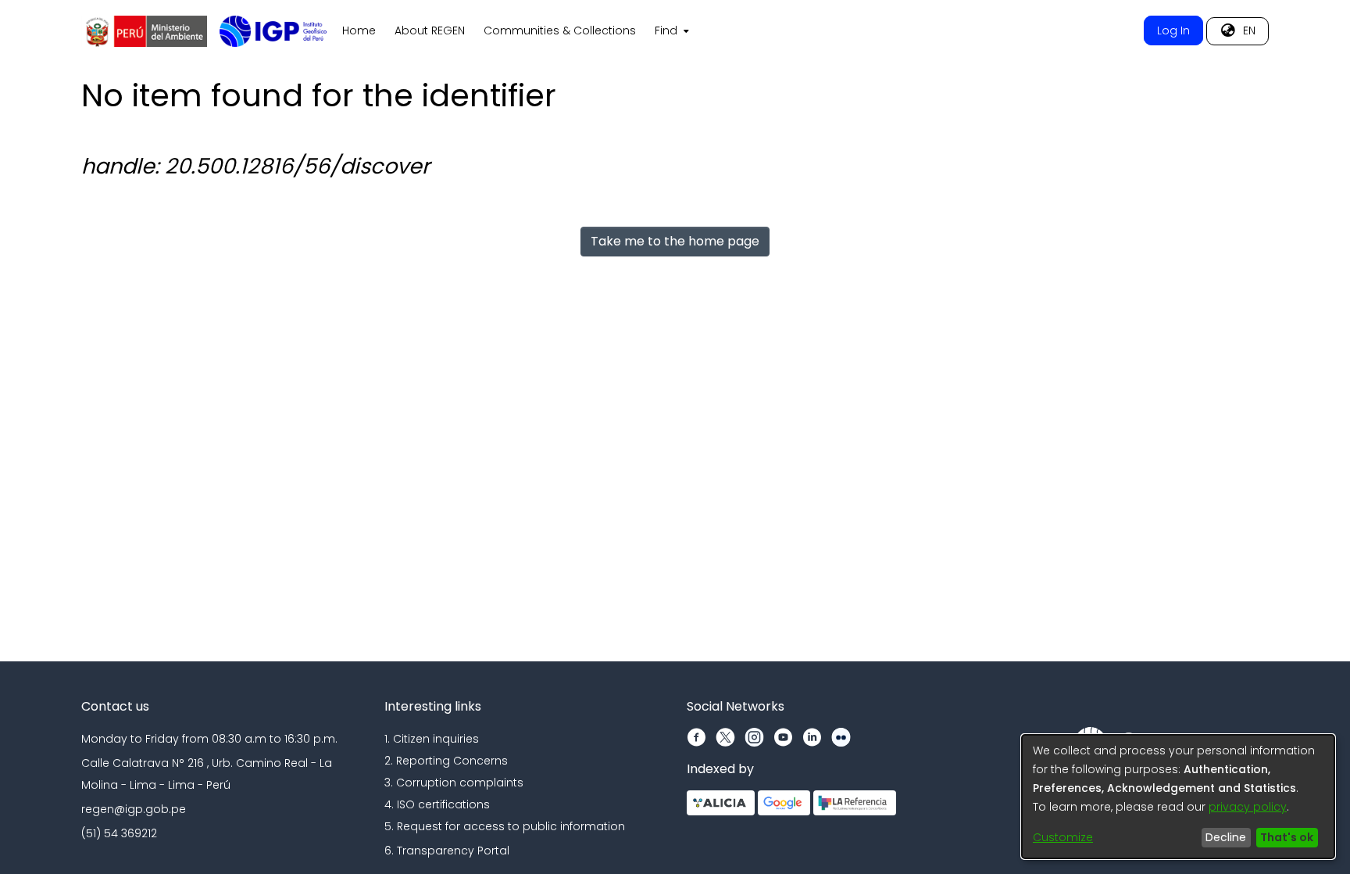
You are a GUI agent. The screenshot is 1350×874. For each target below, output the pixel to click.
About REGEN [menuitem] (430, 30)
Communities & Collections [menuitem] (560, 30)
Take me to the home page (675, 241)
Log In (1173, 30)
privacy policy (1248, 807)
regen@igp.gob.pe (133, 809)
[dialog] (1178, 796)
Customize (1063, 837)
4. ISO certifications (437, 804)
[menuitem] (670, 31)
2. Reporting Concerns (446, 760)
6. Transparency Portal (446, 850)
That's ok (1286, 837)
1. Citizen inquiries (431, 739)
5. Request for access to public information (504, 826)
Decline (1225, 837)
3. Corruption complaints (453, 782)
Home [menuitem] (359, 30)
